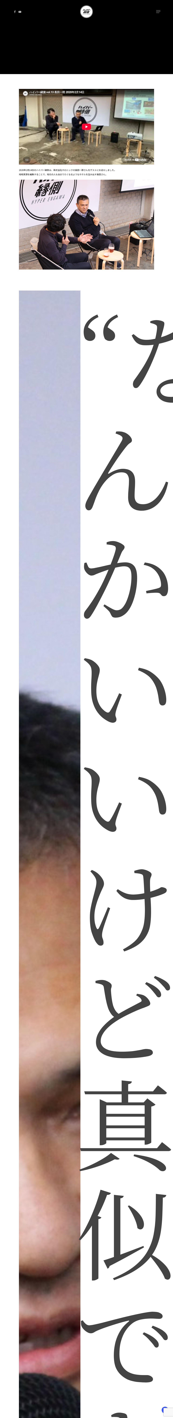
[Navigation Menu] (158, 11)
